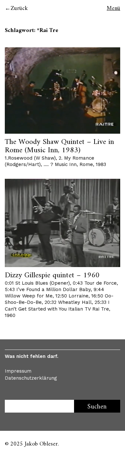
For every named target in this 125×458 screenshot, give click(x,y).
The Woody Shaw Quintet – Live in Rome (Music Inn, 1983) (59, 146)
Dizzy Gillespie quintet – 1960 (52, 275)
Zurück (19, 8)
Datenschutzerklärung (31, 378)
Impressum (18, 371)
